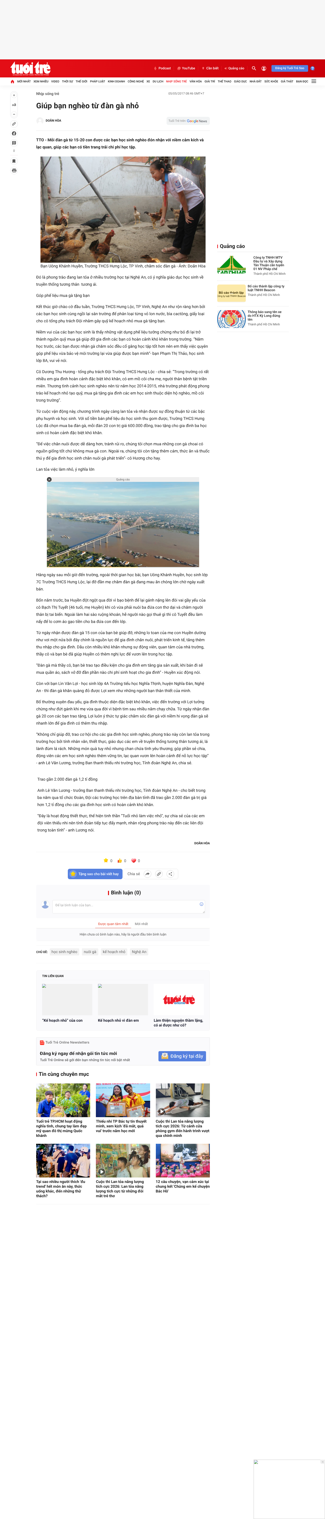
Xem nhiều (41, 81)
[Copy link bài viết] (159, 874)
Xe (148, 81)
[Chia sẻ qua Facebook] (147, 874)
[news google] (188, 121)
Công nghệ (136, 81)
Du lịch (158, 81)
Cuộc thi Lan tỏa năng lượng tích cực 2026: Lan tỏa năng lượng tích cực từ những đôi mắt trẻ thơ (120, 1188)
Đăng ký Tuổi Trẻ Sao (289, 68)
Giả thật (287, 81)
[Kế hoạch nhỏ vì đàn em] (123, 999)
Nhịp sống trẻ (176, 81)
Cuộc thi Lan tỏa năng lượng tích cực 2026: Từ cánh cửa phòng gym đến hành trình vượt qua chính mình (182, 1128)
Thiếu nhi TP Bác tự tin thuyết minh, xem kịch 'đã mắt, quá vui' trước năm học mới (121, 1126)
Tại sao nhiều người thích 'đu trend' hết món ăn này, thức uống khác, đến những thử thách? (60, 1188)
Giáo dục (240, 81)
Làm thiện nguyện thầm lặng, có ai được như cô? (178, 1022)
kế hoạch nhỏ (114, 951)
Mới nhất (24, 81)
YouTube (188, 68)
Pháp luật (97, 81)
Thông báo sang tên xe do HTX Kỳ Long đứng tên (264, 316)
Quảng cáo (236, 68)
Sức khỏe (271, 81)
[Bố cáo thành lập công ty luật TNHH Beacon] (231, 293)
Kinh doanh (116, 81)
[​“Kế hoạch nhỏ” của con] (67, 999)
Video (55, 81)
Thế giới (81, 81)
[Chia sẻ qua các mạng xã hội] (170, 874)
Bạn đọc (302, 81)
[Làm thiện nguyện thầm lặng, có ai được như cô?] (179, 999)
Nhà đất (256, 81)
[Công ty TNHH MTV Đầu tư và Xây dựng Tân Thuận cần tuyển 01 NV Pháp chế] (231, 265)
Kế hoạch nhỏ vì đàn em (118, 1020)
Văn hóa (196, 81)
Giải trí (210, 81)
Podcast (164, 68)
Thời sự (67, 81)
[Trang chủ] (12, 81)
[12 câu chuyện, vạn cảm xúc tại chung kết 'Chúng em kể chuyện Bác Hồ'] (183, 1160)
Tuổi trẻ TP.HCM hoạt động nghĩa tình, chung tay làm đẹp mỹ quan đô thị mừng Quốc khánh (61, 1128)
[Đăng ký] (182, 1056)
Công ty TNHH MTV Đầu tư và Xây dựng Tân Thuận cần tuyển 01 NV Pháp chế (268, 263)
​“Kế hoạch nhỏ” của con (62, 1020)
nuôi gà (90, 951)
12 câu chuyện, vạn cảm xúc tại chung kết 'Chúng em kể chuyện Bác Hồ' (183, 1186)
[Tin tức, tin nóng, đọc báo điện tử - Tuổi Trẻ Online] (30, 68)
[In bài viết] (14, 170)
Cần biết (212, 68)
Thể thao (224, 81)
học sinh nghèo (64, 951)
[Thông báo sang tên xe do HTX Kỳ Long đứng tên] (231, 319)
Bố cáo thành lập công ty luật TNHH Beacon (266, 288)
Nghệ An (139, 951)
